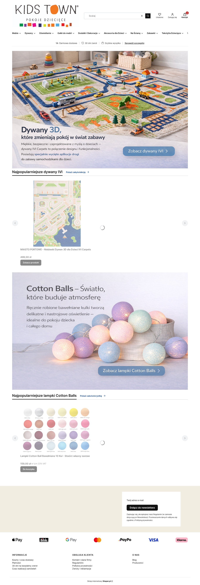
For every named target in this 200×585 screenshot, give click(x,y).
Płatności (16, 563)
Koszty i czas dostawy (23, 560)
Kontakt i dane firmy (82, 560)
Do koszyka (28, 469)
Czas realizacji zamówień (24, 568)
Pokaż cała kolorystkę (91, 396)
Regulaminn (77, 563)
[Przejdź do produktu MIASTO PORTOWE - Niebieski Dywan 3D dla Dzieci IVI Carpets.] (57, 214)
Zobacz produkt (31, 262)
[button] (148, 15)
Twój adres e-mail (135, 500)
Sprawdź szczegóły (134, 43)
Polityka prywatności (82, 565)
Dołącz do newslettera (142, 507)
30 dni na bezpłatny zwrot (24, 565)
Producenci (137, 563)
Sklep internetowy (99, 581)
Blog (134, 560)
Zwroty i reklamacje (81, 568)
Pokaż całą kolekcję (76, 172)
